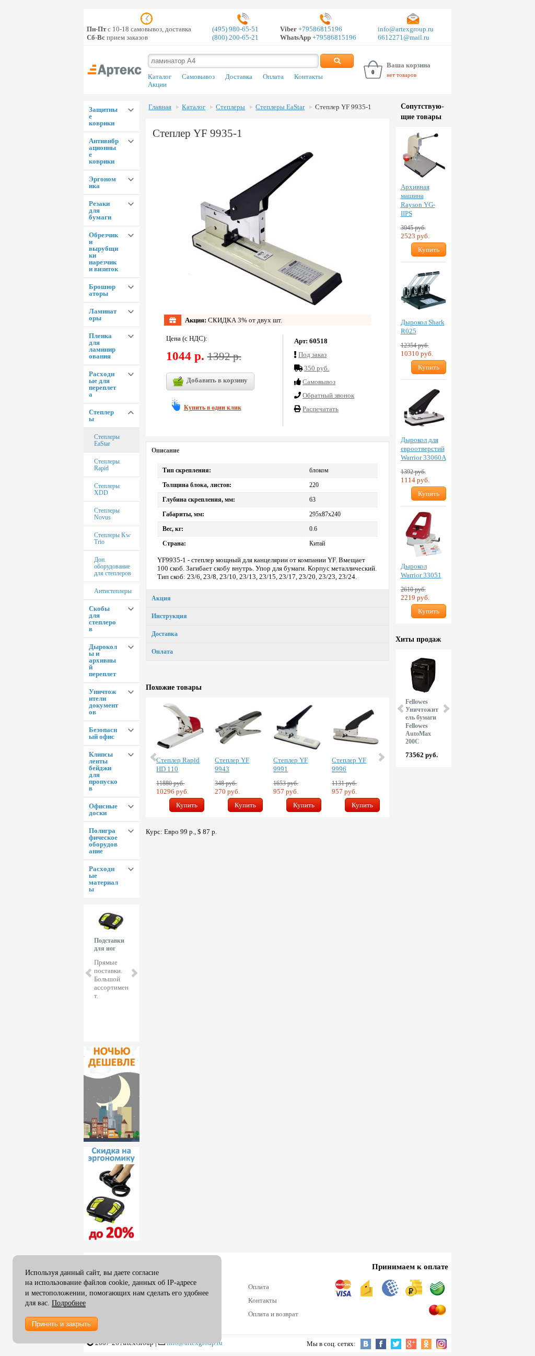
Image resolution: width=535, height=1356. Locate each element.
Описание (165, 450)
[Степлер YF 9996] (356, 727)
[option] (180, 757)
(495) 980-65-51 (235, 29)
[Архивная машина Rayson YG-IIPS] (423, 155)
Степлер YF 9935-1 (343, 107)
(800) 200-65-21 (235, 37)
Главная (159, 107)
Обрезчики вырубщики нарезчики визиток (103, 252)
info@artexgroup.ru (406, 29)
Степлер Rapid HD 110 (178, 764)
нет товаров (401, 75)
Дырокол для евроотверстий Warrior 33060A (423, 448)
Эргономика (102, 182)
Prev (89, 973)
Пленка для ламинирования (102, 346)
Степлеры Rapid (107, 465)
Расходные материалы (103, 879)
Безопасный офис (103, 733)
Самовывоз (198, 76)
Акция (161, 598)
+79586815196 (319, 29)
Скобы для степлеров (102, 619)
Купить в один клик (212, 407)
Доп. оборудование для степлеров (112, 566)
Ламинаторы (103, 314)
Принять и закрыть (61, 1324)
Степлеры (101, 415)
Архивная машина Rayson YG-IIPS (418, 200)
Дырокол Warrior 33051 (421, 570)
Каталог (159, 76)
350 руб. (316, 368)
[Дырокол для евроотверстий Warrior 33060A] (423, 408)
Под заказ (312, 354)
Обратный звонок (328, 395)
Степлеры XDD (107, 489)
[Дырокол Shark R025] (423, 290)
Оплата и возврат (273, 1314)
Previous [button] (154, 757)
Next (133, 973)
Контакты (308, 76)
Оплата (273, 76)
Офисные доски (103, 809)
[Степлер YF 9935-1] (267, 229)
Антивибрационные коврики (104, 151)
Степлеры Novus (107, 514)
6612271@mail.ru (403, 37)
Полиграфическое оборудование (103, 841)
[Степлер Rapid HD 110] (180, 727)
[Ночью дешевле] (111, 1094)
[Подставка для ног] (111, 1194)
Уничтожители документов (103, 702)
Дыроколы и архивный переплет (103, 660)
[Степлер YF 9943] (239, 727)
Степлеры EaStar (107, 440)
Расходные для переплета (102, 384)
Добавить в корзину (217, 380)
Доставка (238, 76)
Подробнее (69, 1303)
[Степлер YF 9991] (297, 727)
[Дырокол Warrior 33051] (423, 534)
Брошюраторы (102, 290)
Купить (186, 805)
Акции (157, 84)
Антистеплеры (113, 591)
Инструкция (169, 616)
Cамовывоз (319, 382)
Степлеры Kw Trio (112, 538)
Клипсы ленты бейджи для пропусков (103, 771)
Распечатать (321, 409)
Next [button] (381, 757)
